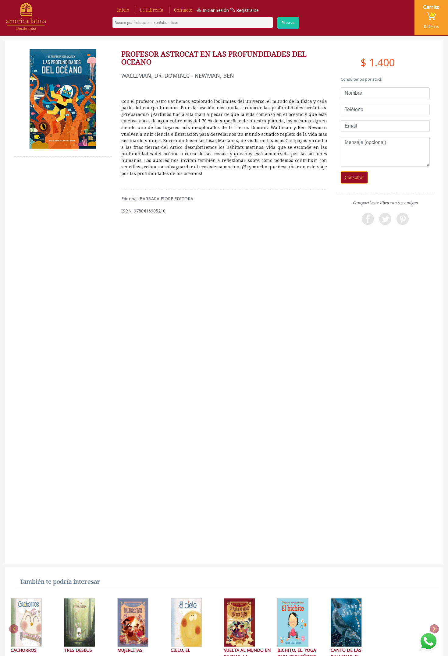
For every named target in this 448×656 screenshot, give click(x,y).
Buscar (288, 23)
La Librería (151, 10)
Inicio (123, 10)
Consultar (354, 177)
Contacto (183, 10)
